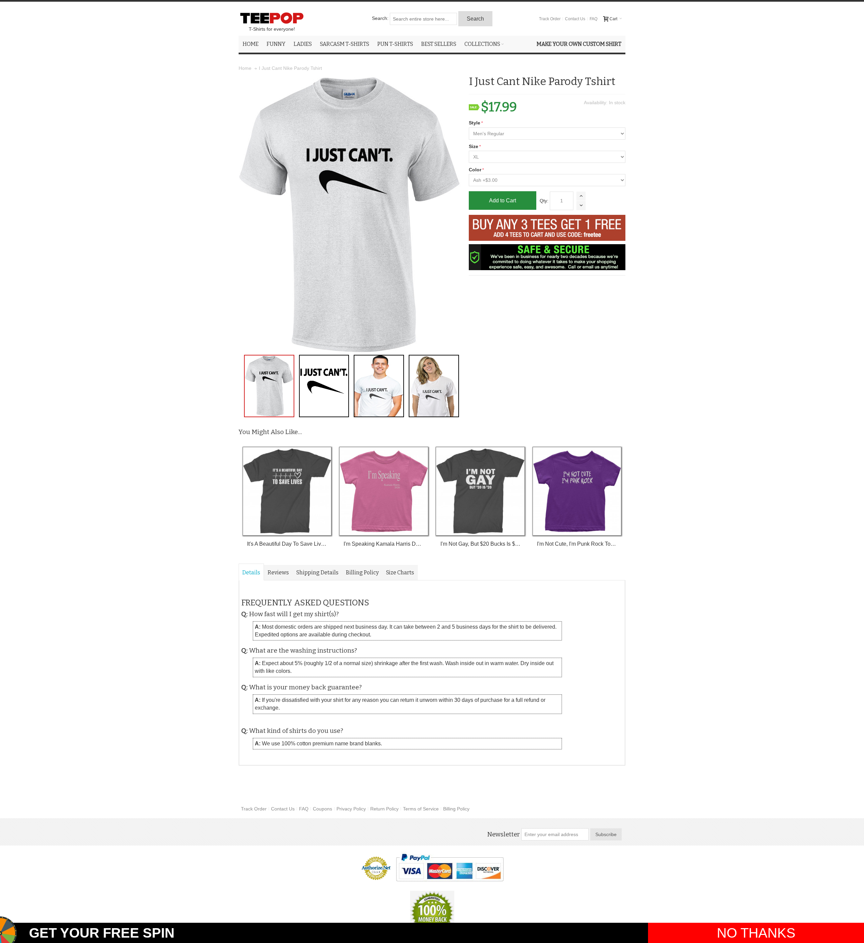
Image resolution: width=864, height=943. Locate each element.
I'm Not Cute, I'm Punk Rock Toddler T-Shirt (577, 544)
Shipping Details (317, 572)
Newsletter (503, 834)
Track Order (550, 19)
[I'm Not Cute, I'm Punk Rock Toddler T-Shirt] (577, 491)
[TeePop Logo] (272, 17)
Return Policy (384, 808)
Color (475, 169)
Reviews (278, 572)
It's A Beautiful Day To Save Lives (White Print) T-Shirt (287, 544)
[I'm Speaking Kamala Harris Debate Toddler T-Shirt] (384, 491)
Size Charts (400, 572)
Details (251, 572)
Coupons (322, 808)
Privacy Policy (351, 808)
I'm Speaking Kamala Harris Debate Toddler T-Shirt (384, 544)
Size (473, 146)
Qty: (544, 200)
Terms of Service (421, 808)
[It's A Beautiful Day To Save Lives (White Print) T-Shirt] (287, 491)
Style (474, 122)
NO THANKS (756, 932)
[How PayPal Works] (450, 867)
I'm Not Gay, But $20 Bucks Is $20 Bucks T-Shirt (480, 544)
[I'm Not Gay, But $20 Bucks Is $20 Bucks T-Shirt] (480, 491)
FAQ (593, 19)
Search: (380, 18)
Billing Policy (362, 572)
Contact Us (575, 19)
